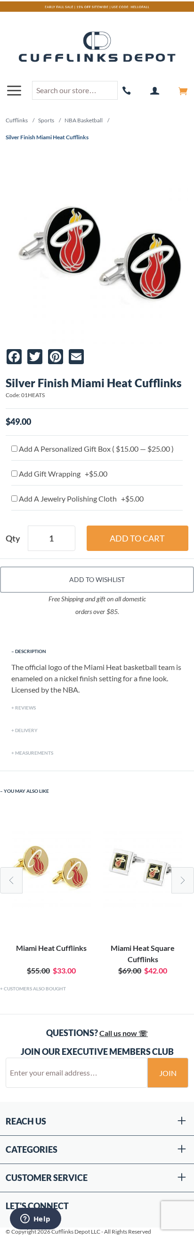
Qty (13, 538)
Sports (46, 120)
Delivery (26, 730)
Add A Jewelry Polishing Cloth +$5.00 (80, 498)
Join (168, 1073)
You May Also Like (26, 791)
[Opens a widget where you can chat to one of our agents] (35, 1219)
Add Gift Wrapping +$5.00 (62, 473)
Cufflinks (17, 120)
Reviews (25, 707)
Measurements (34, 753)
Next (182, 880)
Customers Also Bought (35, 988)
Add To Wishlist (97, 579)
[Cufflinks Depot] (97, 47)
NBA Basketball (84, 120)
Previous (11, 880)
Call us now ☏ (123, 1033)
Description (30, 651)
